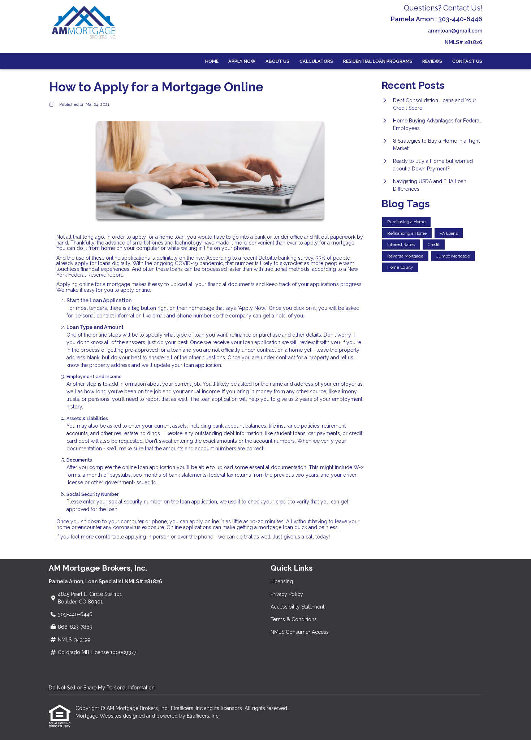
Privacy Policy (287, 594)
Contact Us (467, 61)
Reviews (432, 61)
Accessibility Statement (297, 607)
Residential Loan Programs (378, 61)
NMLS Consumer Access (300, 632)
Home (212, 61)
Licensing (282, 581)
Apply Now (241, 61)
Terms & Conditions (294, 619)
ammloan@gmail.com (455, 31)
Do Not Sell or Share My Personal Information (102, 688)
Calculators (316, 61)
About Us (277, 61)
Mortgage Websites (99, 716)
